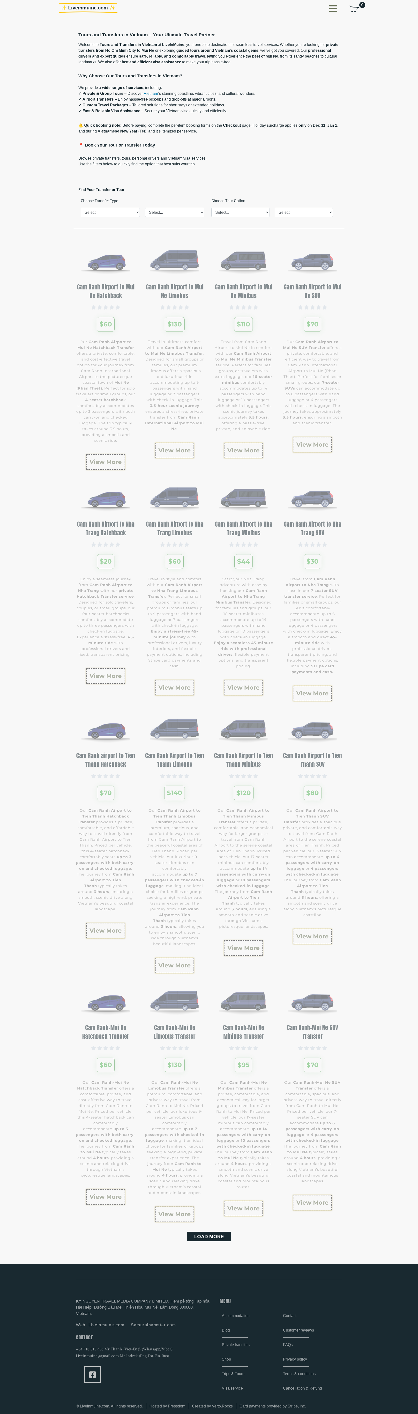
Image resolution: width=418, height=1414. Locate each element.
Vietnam (151, 93)
